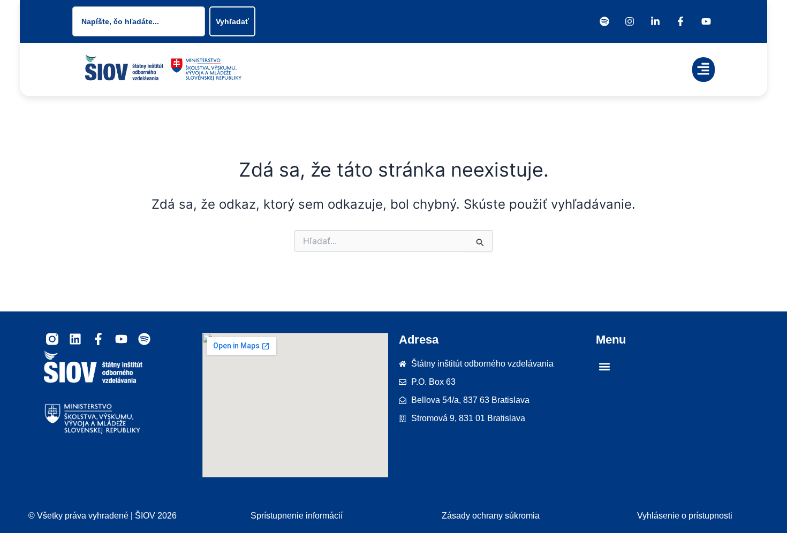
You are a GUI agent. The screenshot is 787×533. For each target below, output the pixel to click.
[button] (703, 69)
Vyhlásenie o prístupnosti (684, 515)
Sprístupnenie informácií (297, 515)
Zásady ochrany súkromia (491, 515)
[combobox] (138, 21)
